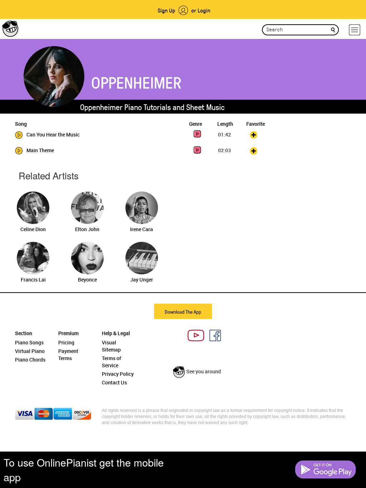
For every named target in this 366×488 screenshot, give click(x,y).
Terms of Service (111, 362)
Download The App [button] (183, 311)
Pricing (66, 342)
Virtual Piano (30, 351)
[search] (333, 29)
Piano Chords (30, 359)
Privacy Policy (118, 373)
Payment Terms (68, 355)
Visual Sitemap (111, 346)
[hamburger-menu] (354, 29)
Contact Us (114, 382)
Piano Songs (29, 342)
